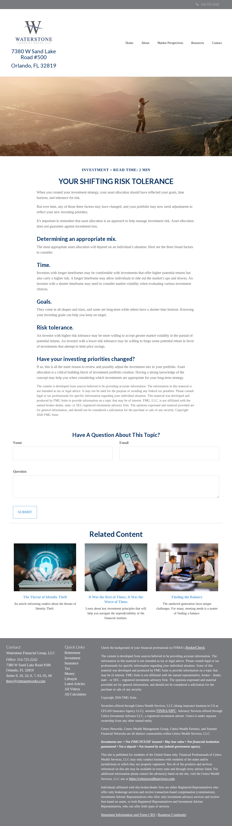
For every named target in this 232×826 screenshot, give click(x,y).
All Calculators (75, 694)
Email (123, 443)
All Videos (72, 689)
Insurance (71, 663)
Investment (72, 658)
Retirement (72, 653)
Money (70, 674)
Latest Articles (75, 684)
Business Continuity (172, 815)
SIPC (172, 711)
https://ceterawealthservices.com (152, 779)
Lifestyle (71, 679)
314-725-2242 (210, 4)
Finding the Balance (187, 597)
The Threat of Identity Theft (45, 597)
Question (20, 471)
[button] (145, 43)
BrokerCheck (195, 647)
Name (17, 443)
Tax (67, 668)
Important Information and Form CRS (128, 815)
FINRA (162, 711)
